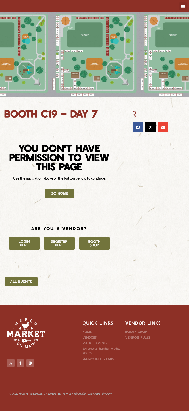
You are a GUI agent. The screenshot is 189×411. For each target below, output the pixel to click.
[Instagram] (30, 363)
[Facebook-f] (20, 363)
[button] (183, 6)
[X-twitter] (11, 363)
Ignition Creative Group (92, 393)
